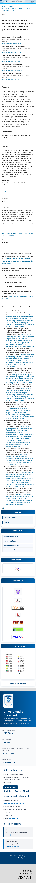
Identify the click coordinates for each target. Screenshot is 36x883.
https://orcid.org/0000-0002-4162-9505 (12, 43)
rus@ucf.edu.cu (14, 818)
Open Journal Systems (18, 683)
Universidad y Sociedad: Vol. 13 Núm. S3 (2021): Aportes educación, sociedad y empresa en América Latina (20, 381)
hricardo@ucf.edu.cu (13, 846)
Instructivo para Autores (11, 536)
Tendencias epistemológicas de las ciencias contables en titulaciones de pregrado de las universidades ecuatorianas (18, 412)
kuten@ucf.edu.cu (12, 835)
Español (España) (10, 517)
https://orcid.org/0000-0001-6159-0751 (12, 70)
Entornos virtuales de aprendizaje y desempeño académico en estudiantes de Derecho (20, 357)
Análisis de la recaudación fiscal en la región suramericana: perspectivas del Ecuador (19, 457)
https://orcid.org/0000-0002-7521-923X (12, 79)
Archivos (10, 6)
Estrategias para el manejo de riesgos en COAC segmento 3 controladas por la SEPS (20, 377)
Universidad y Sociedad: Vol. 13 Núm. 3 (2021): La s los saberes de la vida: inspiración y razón (20, 417)
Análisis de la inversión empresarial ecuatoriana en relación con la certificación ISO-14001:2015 (19, 497)
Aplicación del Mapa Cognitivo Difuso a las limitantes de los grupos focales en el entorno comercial (20, 338)
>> (6, 508)
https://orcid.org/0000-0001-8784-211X (12, 61)
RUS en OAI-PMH (10, 787)
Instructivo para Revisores (11, 545)
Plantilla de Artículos (10, 541)
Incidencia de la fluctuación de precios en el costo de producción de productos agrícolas (18, 391)
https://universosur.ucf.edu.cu (14, 803)
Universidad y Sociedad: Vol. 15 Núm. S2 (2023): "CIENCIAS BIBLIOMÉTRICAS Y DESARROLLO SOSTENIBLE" (19, 463)
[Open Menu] (2, 2)
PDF (6, 191)
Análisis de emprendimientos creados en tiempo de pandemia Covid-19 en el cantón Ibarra (19, 317)
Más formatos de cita (9, 224)
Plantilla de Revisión (10, 550)
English (6, 522)
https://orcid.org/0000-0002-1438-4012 (12, 52)
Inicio (3, 6)
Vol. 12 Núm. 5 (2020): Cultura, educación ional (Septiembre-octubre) (16, 9)
